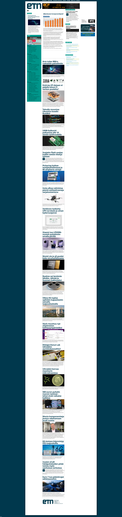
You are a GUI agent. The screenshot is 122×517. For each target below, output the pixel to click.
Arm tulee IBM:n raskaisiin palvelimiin (53, 62)
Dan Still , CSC (30, 59)
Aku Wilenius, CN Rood (32, 47)
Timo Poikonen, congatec (32, 51)
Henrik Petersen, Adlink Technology (34, 58)
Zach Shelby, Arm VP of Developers (33, 91)
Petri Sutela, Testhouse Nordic (33, 56)
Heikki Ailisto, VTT (31, 95)
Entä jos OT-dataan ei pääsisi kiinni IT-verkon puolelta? (53, 87)
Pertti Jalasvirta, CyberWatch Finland (34, 80)
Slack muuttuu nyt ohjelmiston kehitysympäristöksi (52, 325)
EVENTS (64, 0)
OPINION (68, 24)
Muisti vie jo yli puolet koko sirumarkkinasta (53, 257)
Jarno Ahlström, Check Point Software (34, 65)
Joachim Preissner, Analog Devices (33, 69)
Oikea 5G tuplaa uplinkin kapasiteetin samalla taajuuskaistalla (53, 300)
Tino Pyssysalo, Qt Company (33, 85)
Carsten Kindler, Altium (32, 84)
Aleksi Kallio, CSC (31, 60)
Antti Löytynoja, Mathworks (33, 98)
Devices (44, 16)
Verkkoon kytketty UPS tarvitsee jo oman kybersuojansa (53, 210)
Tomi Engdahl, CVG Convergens (33, 57)
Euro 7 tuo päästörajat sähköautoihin (53, 478)
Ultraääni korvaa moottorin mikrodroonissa (51, 371)
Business (48, 16)
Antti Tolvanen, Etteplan (32, 61)
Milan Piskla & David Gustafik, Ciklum (34, 64)
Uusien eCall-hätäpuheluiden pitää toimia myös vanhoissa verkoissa (53, 464)
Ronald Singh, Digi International (33, 79)
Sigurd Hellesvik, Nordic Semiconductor (34, 75)
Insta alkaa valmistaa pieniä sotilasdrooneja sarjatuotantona (53, 190)
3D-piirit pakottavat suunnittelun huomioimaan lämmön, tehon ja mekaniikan (33, 17)
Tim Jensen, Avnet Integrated (33, 97)
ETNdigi (68, 0)
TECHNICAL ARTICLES (57, 0)
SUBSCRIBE (50, 0)
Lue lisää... (29, 32)
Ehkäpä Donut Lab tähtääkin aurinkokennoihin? (52, 346)
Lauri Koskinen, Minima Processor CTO (34, 96)
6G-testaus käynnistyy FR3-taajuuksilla (53, 442)
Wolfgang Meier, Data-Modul (33, 87)
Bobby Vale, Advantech (32, 89)
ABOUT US (73, 0)
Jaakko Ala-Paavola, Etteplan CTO (33, 94)
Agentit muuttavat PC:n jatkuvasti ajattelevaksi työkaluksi (71, 27)
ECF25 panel (30, 52)
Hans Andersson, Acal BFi (32, 67)
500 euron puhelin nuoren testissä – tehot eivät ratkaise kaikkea (52, 395)
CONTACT (78, 0)
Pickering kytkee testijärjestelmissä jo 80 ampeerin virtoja (52, 167)
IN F (28, 13)
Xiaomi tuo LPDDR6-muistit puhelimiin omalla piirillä (52, 234)
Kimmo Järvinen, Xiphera (32, 74)
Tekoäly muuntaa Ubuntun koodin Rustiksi (51, 111)
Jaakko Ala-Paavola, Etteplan (33, 46)
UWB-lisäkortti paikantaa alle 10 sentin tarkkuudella (52, 132)
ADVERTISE (44, 0)
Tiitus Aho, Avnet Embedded (33, 66)
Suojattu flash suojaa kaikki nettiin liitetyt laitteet (53, 154)
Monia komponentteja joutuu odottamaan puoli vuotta (53, 418)
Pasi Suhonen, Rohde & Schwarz (33, 68)
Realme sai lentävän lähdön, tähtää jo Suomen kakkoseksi (52, 278)
